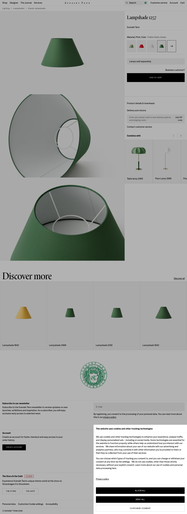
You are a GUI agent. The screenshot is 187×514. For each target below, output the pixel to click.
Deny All (140, 499)
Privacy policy (102, 479)
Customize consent (140, 508)
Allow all (140, 490)
